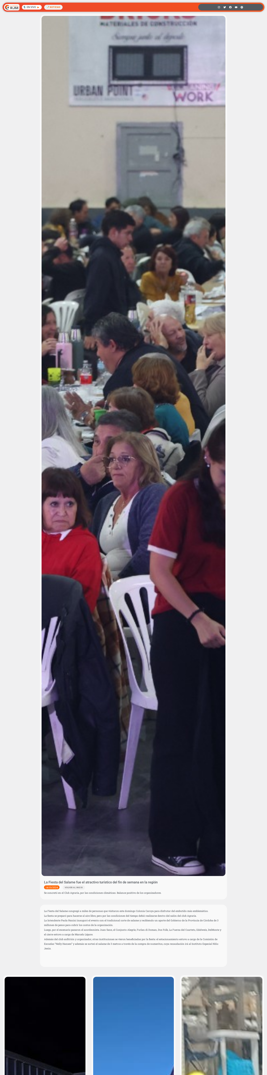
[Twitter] (224, 7)
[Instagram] (218, 7)
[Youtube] (236, 7)
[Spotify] (241, 7)
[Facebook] (230, 7)
